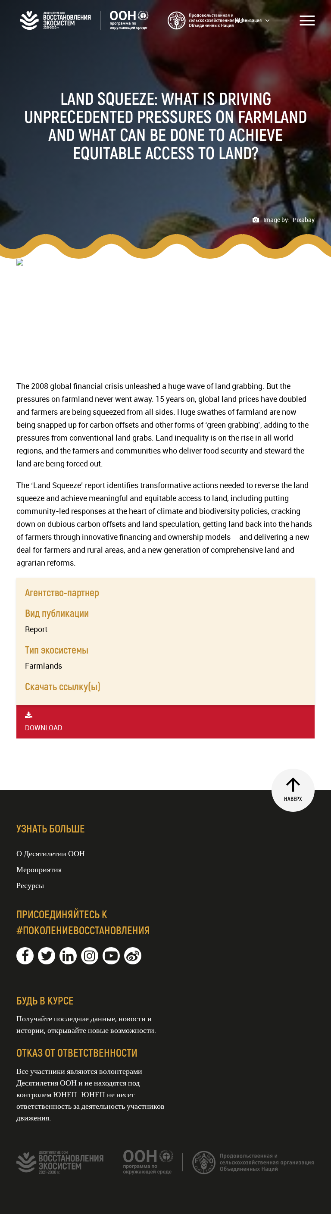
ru (239, 20)
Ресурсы (30, 885)
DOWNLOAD (43, 727)
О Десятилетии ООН (50, 853)
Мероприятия (39, 869)
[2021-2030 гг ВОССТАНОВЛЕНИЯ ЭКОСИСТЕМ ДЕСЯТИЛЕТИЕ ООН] (139, 27)
